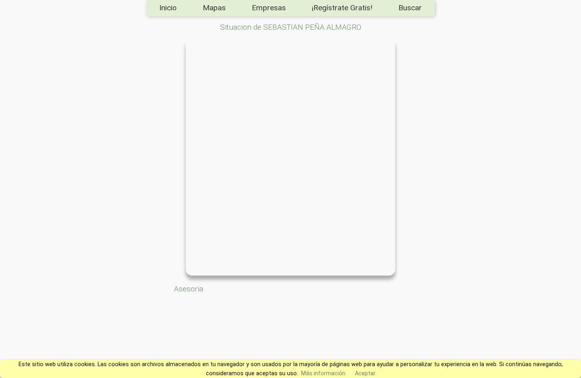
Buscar (410, 7)
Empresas (269, 7)
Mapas (214, 7)
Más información (323, 373)
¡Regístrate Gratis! (342, 7)
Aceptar (365, 373)
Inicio (168, 7)
